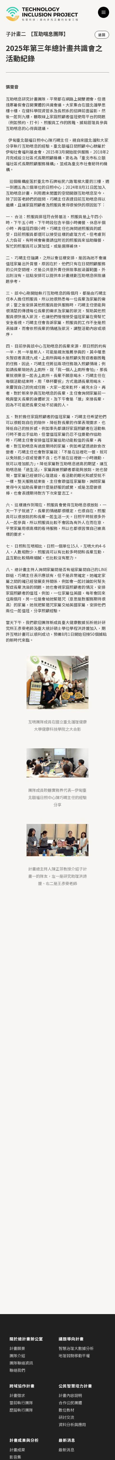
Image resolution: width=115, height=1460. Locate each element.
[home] (42, 14)
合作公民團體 (70, 1402)
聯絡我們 (17, 1370)
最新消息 (66, 1449)
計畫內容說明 (70, 1395)
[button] (103, 12)
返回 (102, 34)
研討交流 (66, 1417)
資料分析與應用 (72, 1424)
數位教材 (66, 1410)
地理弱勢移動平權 (74, 1355)
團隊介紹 (17, 1355)
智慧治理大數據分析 (76, 1348)
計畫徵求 (17, 1395)
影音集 (15, 1457)
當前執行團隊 (21, 1402)
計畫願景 (17, 1348)
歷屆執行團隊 (21, 1410)
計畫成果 (17, 1449)
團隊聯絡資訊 (21, 1363)
